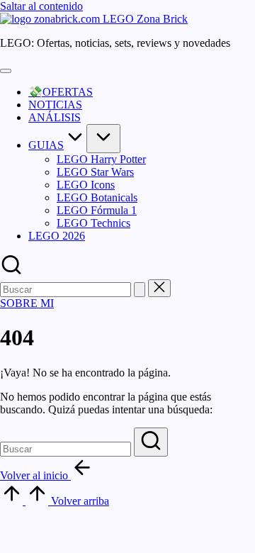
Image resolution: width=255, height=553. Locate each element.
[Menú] (5, 71)
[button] (139, 289)
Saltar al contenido (41, 6)
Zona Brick (162, 19)
